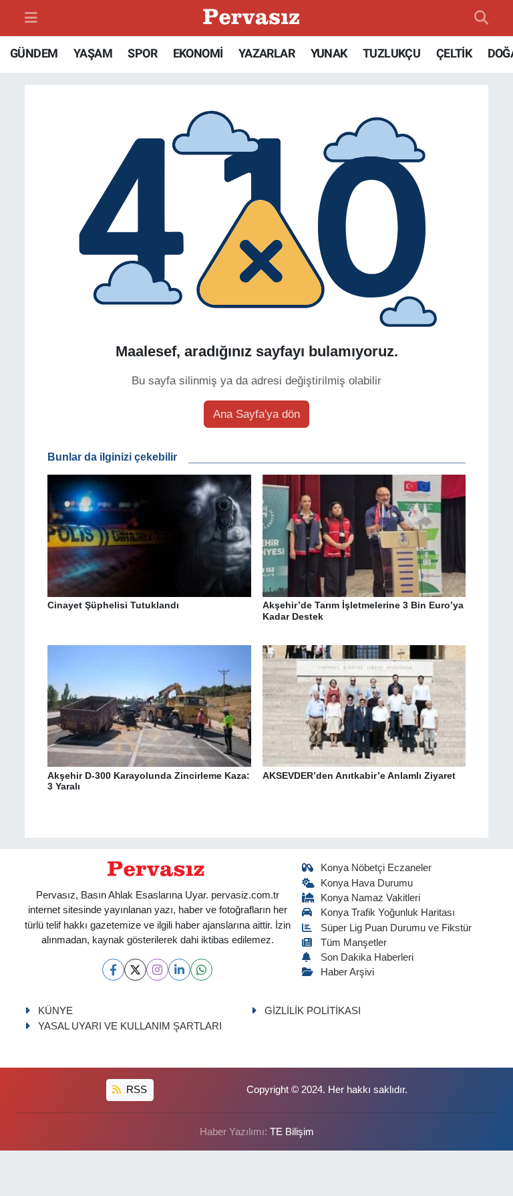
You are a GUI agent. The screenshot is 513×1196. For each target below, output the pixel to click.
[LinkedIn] (179, 970)
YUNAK (329, 53)
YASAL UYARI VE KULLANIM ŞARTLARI (130, 1026)
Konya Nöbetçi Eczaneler (376, 867)
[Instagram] (157, 970)
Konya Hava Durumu (367, 883)
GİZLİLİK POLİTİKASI (313, 1010)
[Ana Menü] (31, 17)
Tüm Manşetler (354, 942)
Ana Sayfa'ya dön (256, 414)
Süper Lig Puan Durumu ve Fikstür (396, 928)
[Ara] (481, 18)
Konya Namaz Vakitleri (370, 897)
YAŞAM (92, 53)
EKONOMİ (198, 53)
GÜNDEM (33, 53)
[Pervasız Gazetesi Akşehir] (253, 18)
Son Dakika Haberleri (367, 957)
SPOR (142, 53)
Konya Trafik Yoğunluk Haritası (388, 912)
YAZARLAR (266, 53)
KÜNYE (55, 1010)
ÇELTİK (454, 53)
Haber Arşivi (347, 972)
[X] (135, 970)
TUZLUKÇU (391, 53)
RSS (135, 1089)
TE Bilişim (292, 1131)
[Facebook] (113, 970)
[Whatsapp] (201, 970)
